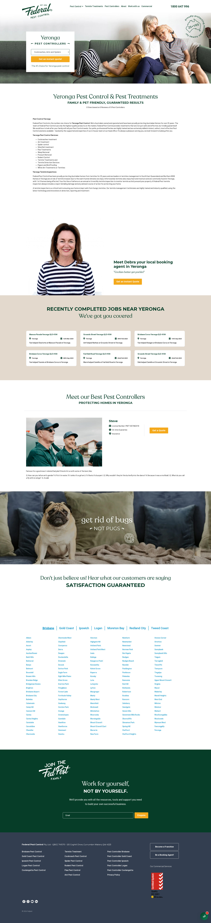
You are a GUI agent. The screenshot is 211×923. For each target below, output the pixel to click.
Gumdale (61, 719)
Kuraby (93, 676)
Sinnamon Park (128, 722)
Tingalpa (157, 673)
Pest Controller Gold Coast (119, 856)
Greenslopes (63, 715)
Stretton (158, 642)
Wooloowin (158, 719)
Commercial (146, 6)
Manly (92, 696)
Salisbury (126, 703)
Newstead (126, 646)
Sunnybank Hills (160, 653)
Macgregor (94, 692)
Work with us (134, 6)
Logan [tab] (98, 628)
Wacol (156, 688)
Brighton (29, 688)
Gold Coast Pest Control (33, 856)
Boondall (29, 673)
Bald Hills (30, 657)
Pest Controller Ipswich (117, 861)
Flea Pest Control (72, 870)
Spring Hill (126, 726)
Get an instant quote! (50, 59)
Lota (92, 680)
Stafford (126, 730)
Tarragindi (158, 661)
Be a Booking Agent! (164, 855)
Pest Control (75, 6)
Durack (61, 665)
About (123, 6)
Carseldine (30, 726)
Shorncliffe (127, 719)
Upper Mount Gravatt (162, 680)
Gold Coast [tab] (66, 628)
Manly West (95, 699)
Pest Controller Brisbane (118, 851)
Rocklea (125, 696)
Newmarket (127, 642)
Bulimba (29, 699)
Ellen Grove (62, 680)
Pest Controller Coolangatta (120, 870)
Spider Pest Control (73, 861)
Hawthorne (62, 726)
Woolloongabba (160, 715)
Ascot (28, 646)
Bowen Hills (30, 676)
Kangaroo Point (96, 661)
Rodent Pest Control (74, 865)
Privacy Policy (113, 875)
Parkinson (126, 673)
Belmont (29, 669)
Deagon (61, 653)
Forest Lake (63, 692)
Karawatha (94, 665)
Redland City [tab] (137, 628)
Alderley (29, 642)
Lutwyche (94, 684)
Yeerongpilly (159, 726)
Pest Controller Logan (117, 865)
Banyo (28, 665)
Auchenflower (31, 653)
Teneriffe (158, 665)
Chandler (29, 730)
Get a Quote (158, 430)
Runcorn (125, 699)
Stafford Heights (129, 734)
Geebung (61, 703)
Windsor (157, 707)
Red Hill (125, 684)
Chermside (30, 734)
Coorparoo (62, 646)
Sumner (157, 646)
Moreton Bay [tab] (115, 628)
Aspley (29, 649)
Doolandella (63, 657)
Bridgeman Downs (33, 684)
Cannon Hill (30, 711)
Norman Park (127, 649)
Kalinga (93, 657)
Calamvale (30, 703)
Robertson (126, 692)
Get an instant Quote (127, 281)
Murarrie (93, 730)
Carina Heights (32, 719)
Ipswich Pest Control (31, 861)
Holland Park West (97, 649)
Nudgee (125, 657)
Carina (28, 715)
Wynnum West (160, 722)
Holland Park (95, 646)
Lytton (92, 688)
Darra (60, 649)
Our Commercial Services (161, 866)
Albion (28, 638)
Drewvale (62, 661)
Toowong (158, 676)
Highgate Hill (95, 642)
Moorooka (94, 715)
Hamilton (62, 722)
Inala (92, 653)
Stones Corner (160, 638)
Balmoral (29, 661)
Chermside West (64, 638)
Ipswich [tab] (84, 628)
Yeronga (157, 730)
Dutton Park (63, 669)
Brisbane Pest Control (32, 851)
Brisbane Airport (32, 692)
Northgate (126, 653)
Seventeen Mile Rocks (131, 715)
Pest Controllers (112, 6)
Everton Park (63, 684)
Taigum (157, 657)
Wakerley (158, 692)
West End (158, 699)
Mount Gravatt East (98, 726)
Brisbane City (31, 696)
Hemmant (62, 730)
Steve (113, 421)
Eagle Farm (62, 673)
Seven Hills (126, 711)
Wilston (157, 703)
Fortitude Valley (64, 696)
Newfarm (126, 638)
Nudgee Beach (128, 661)
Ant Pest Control (72, 875)
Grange (61, 711)
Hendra (61, 734)
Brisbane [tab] (48, 628)
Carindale (30, 722)
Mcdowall (94, 707)
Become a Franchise (164, 847)
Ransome (126, 680)
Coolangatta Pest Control (34, 870)
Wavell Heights (160, 696)
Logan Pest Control (31, 865)
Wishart (157, 711)
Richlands (126, 688)
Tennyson (158, 669)
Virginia (157, 684)
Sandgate (126, 707)
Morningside (95, 719)
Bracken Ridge (32, 680)
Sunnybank (158, 649)
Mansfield (94, 703)
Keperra (93, 673)
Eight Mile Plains (64, 676)
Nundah (125, 665)
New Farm (94, 734)
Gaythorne (62, 699)
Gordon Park (63, 707)
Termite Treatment (73, 851)
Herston (93, 638)
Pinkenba (126, 676)
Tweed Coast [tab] (160, 628)
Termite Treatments (94, 6)
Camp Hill (30, 707)
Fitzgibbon (62, 688)
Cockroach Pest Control (76, 856)
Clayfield (61, 642)
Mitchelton (94, 711)
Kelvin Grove (95, 669)
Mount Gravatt (96, 722)
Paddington (127, 669)
